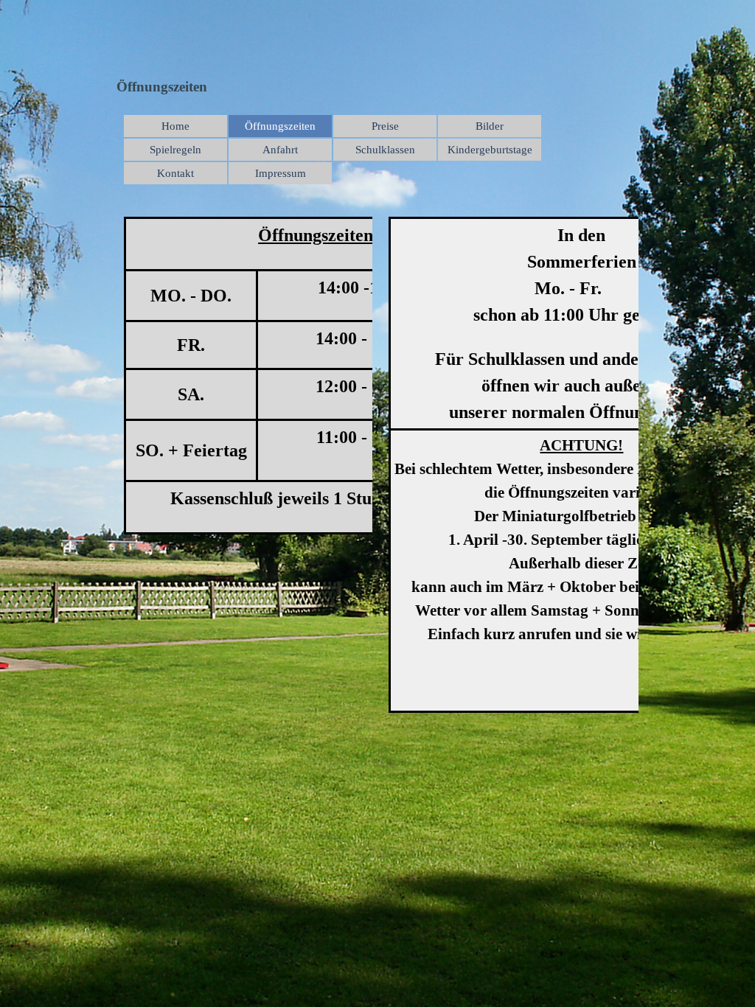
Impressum (280, 173)
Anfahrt (280, 150)
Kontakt (175, 173)
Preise (385, 126)
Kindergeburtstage (490, 150)
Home (175, 126)
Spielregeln (175, 150)
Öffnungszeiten (280, 126)
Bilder (490, 126)
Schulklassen (385, 150)
